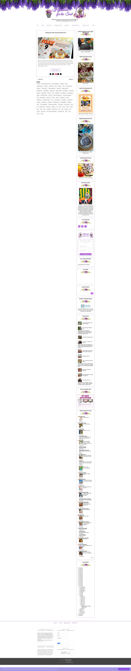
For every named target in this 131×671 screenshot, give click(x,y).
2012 (80, 584)
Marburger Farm (39, 90)
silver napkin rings (61, 111)
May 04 (82, 608)
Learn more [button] (55, 669)
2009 (80, 615)
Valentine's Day (44, 102)
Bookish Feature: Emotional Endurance (86, 468)
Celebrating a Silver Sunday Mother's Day (55, 33)
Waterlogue (50, 102)
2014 (80, 582)
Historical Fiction (44, 88)
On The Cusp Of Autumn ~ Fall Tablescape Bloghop (87, 323)
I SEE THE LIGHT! (82, 535)
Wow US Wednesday (43, 104)
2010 (80, 614)
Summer (67, 97)
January (81, 613)
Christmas (46, 86)
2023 (80, 571)
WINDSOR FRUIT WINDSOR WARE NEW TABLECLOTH (87, 504)
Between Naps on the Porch (84, 450)
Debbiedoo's (81, 460)
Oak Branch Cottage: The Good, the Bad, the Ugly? (87, 456)
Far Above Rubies (82, 531)
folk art (68, 106)
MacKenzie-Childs (65, 88)
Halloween (38, 88)
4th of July (38, 83)
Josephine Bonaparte (51, 88)
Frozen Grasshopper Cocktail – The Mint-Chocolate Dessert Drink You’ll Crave (87, 443)
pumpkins (66, 109)
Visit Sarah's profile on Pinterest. (84, 264)
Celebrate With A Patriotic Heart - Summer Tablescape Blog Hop (87, 351)
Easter (56, 86)
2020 (80, 575)
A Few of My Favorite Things (46, 83)
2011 (80, 585)
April (81, 609)
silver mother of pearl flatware (52, 111)
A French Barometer (82, 529)
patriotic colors (54, 109)
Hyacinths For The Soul (68, 659)
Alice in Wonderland (55, 83)
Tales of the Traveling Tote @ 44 (87, 337)
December (82, 587)
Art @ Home (81, 466)
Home (43, 25)
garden (71, 106)
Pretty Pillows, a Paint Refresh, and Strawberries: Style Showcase (85, 438)
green (38, 109)
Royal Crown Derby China (58, 95)
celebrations (53, 106)
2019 (80, 576)
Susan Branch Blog (82, 534)
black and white (42, 106)
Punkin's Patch (81, 429)
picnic (59, 109)
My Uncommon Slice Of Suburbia (85, 498)
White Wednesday (63, 102)
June (81, 594)
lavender (55, 35)
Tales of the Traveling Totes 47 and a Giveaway (87, 552)
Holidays (67, 25)
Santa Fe (53, 97)
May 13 (82, 602)
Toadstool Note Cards (86, 509)
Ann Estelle (62, 83)
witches (42, 113)
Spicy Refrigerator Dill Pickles (84, 532)
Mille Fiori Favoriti (82, 479)
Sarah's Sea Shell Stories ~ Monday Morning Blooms (87, 375)
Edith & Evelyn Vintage (83, 528)
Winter (38, 104)
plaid (62, 109)
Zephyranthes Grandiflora (52, 104)
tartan (66, 111)
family (60, 106)
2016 (80, 579)
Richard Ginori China (44, 95)
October (81, 589)
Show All (92, 557)
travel (70, 111)
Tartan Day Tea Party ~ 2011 (86, 380)
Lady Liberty (59, 88)
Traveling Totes (58, 25)
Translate (68, 653)
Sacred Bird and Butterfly (67, 95)
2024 (80, 570)
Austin (66, 83)
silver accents (43, 111)
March (81, 610)
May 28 (82, 597)
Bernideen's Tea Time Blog (83, 502)
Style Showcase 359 (82, 447)
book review (48, 106)
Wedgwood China (56, 102)
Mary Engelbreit (46, 90)
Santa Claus (48, 97)
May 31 (82, 596)
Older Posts (71, 79)
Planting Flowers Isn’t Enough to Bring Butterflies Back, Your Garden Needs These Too (85, 462)
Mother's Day (71, 90)
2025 (80, 569)
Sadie (38, 97)
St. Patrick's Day (62, 97)
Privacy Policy (86, 25)
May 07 (82, 604)
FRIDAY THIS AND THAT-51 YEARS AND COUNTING (87, 494)
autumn (72, 104)
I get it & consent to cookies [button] (124, 669)
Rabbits (38, 95)
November (82, 588)
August (81, 591)
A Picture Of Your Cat (86, 430)
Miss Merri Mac (65, 90)
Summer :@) (85, 538)
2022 (80, 572)
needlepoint (49, 109)
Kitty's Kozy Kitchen (82, 472)
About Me (49, 25)
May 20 (82, 600)
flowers (64, 106)
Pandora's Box (81, 515)
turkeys (38, 113)
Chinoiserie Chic (82, 416)
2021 (80, 573)
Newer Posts (40, 79)
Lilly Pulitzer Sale (86, 417)
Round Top (50, 95)
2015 (80, 581)
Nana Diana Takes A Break (83, 492)
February (81, 611)
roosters (38, 111)
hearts (44, 109)
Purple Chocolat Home (83, 551)
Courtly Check (51, 86)
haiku (41, 109)
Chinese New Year (40, 86)
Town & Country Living (83, 436)
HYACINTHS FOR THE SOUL (84, 521)
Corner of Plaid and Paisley (84, 508)
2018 (80, 577)
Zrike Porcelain (60, 104)
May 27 (82, 598)
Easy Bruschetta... (86, 516)
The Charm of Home (82, 423)
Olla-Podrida (81, 440)
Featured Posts (75, 25)
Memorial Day (52, 90)
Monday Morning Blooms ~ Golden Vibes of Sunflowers (87, 523)
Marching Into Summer (86, 356)
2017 (80, 578)
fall (57, 106)
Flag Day (59, 86)
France (64, 86)
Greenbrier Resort (69, 86)
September (82, 590)
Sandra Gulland (42, 97)
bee (37, 106)
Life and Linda (81, 485)
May (81, 595)
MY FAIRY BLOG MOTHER (69, 662)
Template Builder (68, 660)
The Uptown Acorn (82, 454)
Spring (57, 97)
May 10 (82, 603)
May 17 (82, 601)
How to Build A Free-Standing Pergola (85, 499)
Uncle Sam (38, 102)
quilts (70, 109)
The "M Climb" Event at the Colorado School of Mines (87, 481)
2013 (80, 583)
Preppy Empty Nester (83, 544)
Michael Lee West (59, 90)
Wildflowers (69, 102)
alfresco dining (66, 104)
